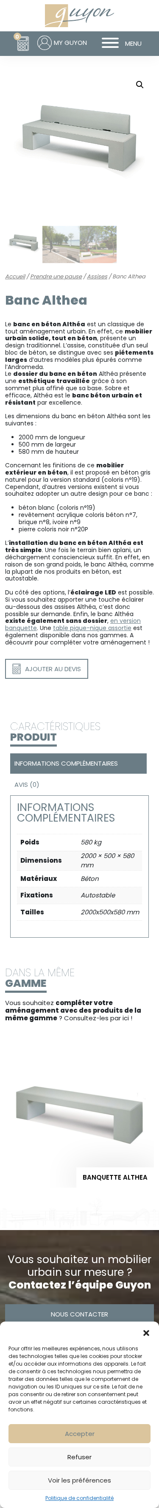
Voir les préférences (79, 1480)
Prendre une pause (56, 276)
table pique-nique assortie (92, 628)
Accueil (15, 276)
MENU (133, 43)
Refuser (79, 1456)
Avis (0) (26, 784)
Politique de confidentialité (79, 1498)
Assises (97, 276)
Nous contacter (79, 1314)
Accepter (80, 1433)
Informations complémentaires (66, 763)
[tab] (77, 763)
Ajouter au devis (53, 668)
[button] (146, 1332)
